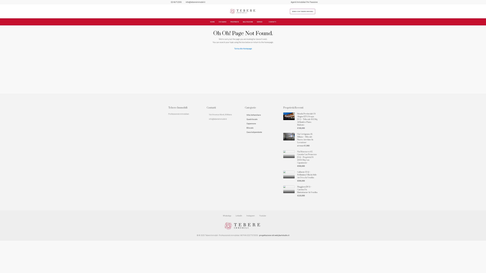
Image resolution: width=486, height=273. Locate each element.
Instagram (250, 216)
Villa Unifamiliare (254, 115)
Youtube (262, 216)
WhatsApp (227, 216)
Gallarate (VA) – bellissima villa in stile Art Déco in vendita (307, 175)
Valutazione (248, 22)
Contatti (272, 22)
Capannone (251, 124)
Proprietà (234, 22)
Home (212, 22)
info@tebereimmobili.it (218, 119)
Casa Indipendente (254, 132)
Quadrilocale (252, 119)
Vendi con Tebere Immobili (302, 11)
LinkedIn (238, 216)
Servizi (259, 22)
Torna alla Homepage (243, 48)
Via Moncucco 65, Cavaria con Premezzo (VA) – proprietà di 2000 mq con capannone (307, 157)
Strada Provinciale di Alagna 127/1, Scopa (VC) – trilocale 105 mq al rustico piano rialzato (307, 119)
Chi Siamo (222, 22)
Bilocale (250, 128)
